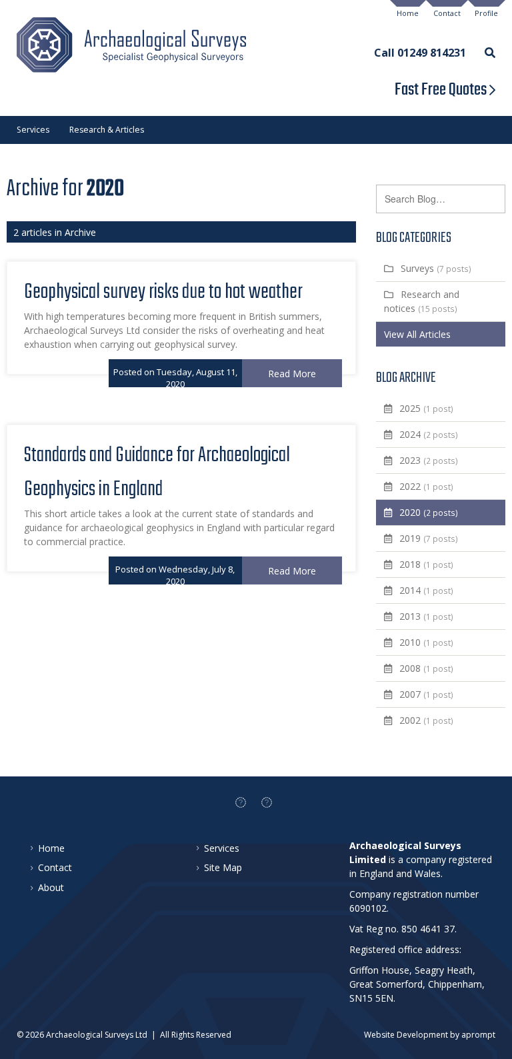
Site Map (223, 867)
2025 (426, 408)
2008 (426, 668)
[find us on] (240, 802)
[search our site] (490, 51)
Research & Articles (106, 130)
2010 (426, 642)
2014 (426, 590)
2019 (428, 538)
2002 (426, 720)
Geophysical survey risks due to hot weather (163, 292)
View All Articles (417, 334)
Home (408, 13)
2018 (426, 564)
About (51, 887)
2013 (426, 616)
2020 (428, 512)
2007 (426, 694)
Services (33, 130)
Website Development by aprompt (429, 1034)
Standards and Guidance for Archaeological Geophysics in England (157, 473)
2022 (426, 486)
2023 (428, 460)
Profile (486, 13)
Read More (292, 373)
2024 (428, 434)
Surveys (436, 268)
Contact (447, 13)
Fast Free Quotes (442, 90)
